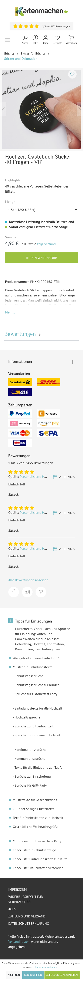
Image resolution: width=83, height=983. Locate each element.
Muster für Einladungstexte (32, 667)
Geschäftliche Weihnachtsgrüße (35, 826)
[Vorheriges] (3, 109)
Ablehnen (14, 974)
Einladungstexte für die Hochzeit (38, 708)
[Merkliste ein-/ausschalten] (72, 74)
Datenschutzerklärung (28, 923)
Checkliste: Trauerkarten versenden (38, 868)
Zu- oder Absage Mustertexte (33, 809)
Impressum (17, 889)
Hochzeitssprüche (27, 717)
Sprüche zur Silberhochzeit (33, 726)
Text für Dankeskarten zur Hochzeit (38, 818)
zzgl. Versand (46, 244)
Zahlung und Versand (26, 916)
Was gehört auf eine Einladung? (36, 658)
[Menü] (7, 40)
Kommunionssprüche (29, 758)
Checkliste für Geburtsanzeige (34, 850)
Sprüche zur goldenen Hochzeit (37, 735)
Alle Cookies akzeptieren (62, 974)
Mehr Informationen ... (47, 967)
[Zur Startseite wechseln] (41, 11)
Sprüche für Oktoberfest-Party (35, 694)
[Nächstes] (80, 109)
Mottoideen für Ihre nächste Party (37, 841)
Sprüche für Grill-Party (30, 785)
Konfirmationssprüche (30, 749)
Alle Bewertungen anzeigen (28, 580)
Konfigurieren (33, 974)
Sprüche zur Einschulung (32, 776)
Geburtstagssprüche (28, 676)
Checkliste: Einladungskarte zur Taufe (40, 859)
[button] (10, 312)
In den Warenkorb (41, 258)
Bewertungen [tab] (20, 334)
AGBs (12, 909)
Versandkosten (19, 941)
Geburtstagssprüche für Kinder (36, 685)
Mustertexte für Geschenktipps (35, 800)
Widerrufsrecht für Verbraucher (25, 899)
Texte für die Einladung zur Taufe (38, 767)
